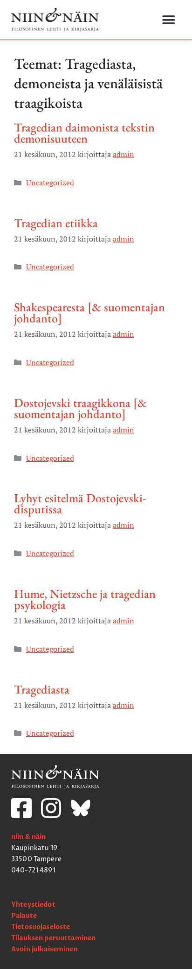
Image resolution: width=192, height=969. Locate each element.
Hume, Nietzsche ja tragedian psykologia (85, 599)
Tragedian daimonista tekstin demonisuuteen (84, 132)
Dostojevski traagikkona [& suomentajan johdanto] (80, 408)
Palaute (24, 915)
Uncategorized (50, 182)
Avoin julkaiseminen (44, 949)
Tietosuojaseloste (40, 927)
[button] (168, 19)
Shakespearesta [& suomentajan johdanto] (89, 312)
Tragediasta (41, 689)
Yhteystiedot (33, 904)
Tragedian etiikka (56, 223)
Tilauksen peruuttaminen (53, 938)
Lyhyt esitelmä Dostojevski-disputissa (80, 503)
